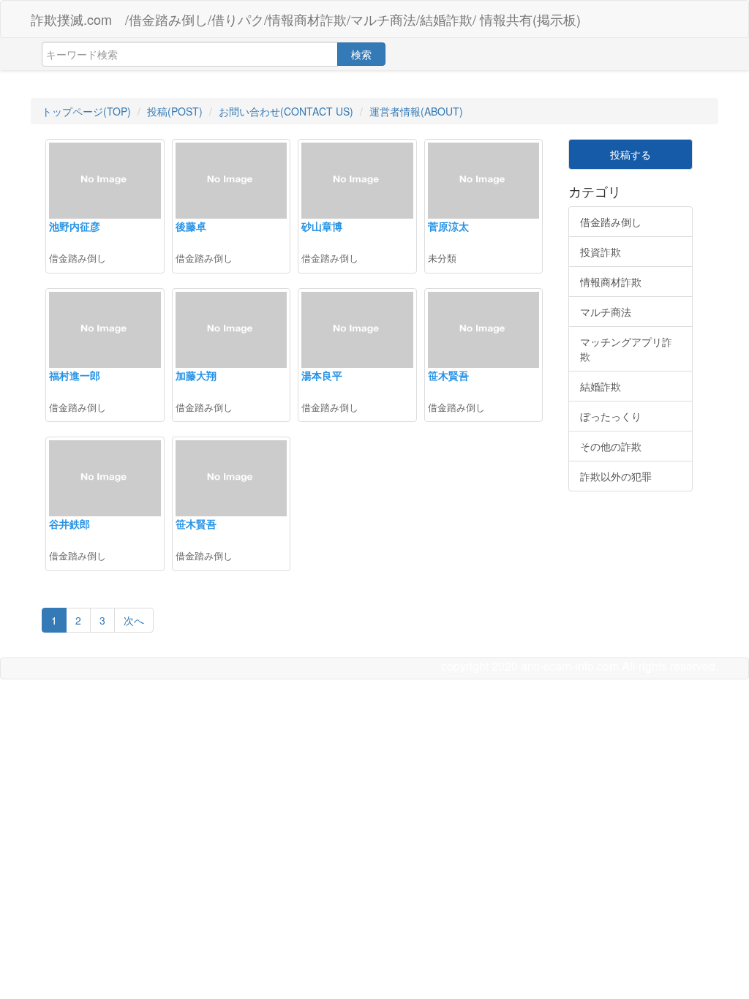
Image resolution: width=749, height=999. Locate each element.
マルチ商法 (605, 311)
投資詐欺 (600, 251)
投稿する (630, 154)
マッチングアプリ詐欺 (626, 348)
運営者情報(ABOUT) (416, 111)
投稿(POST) (175, 111)
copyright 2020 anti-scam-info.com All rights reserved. (579, 665)
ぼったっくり (610, 416)
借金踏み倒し (610, 221)
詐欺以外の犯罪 (616, 476)
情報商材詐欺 (610, 281)
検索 (361, 54)
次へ (134, 620)
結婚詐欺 (600, 386)
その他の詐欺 (610, 446)
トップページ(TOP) (86, 111)
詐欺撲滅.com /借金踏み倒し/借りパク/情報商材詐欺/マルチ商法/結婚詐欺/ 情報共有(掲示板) (306, 19)
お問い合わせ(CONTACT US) (286, 111)
